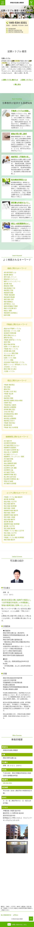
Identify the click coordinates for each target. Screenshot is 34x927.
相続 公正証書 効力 (10, 308)
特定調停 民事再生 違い (12, 479)
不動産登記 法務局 (10, 405)
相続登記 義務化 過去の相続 (13, 400)
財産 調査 (7, 315)
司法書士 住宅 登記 (10, 391)
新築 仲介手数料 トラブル (12, 328)
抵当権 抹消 (8, 425)
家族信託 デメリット (11, 279)
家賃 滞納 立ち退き (10, 369)
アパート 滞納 (8, 360)
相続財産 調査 (8, 293)
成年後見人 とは (9, 304)
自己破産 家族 (8, 459)
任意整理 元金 (8, 470)
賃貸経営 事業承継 (10, 333)
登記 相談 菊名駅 (9, 528)
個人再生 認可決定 (10, 477)
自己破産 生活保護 (10, 483)
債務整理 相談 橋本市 (11, 515)
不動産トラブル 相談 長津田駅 (14, 537)
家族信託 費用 (8, 286)
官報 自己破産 (8, 481)
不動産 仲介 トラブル (11, 349)
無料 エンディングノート (12, 281)
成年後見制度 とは (10, 272)
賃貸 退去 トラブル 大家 (12, 331)
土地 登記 (7, 396)
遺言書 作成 (8, 284)
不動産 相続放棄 (9, 295)
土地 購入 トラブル (10, 367)
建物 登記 (7, 389)
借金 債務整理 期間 (10, 463)
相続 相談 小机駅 (9, 508)
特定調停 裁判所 (9, 465)
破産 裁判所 (8, 461)
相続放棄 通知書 (9, 297)
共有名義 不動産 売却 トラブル (14, 362)
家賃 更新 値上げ (9, 355)
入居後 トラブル (9, 371)
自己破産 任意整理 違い (12, 450)
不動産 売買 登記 (9, 423)
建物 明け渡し (8, 337)
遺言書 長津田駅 (9, 499)
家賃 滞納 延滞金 (9, 344)
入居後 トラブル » (26, 80)
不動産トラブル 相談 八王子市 (14, 531)
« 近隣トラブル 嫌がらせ (9, 80)
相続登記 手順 (8, 290)
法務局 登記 (8, 403)
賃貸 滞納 (7, 342)
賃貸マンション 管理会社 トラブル (15, 364)
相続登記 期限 (8, 398)
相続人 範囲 (8, 310)
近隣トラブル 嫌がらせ (11, 346)
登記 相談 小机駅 (9, 517)
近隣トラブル (5, 58)
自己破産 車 (8, 441)
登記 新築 (7, 387)
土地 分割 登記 (9, 412)
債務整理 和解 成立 (10, 474)
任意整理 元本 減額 (10, 468)
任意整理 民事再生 (10, 443)
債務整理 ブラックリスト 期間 (14, 456)
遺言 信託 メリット (10, 277)
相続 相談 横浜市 (9, 540)
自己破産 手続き (9, 472)
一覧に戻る (17, 84)
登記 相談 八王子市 (10, 533)
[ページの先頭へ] (31, 919)
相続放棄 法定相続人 (11, 313)
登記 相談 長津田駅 (10, 506)
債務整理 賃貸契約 (10, 447)
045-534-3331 (7, 783)
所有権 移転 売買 (9, 351)
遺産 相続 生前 (9, 299)
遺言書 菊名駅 (8, 522)
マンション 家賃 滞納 (11, 353)
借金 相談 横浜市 (9, 535)
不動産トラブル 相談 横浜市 (13, 497)
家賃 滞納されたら (10, 335)
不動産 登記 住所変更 (11, 427)
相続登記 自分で (9, 421)
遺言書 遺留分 (8, 275)
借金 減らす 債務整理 (11, 452)
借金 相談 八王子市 (10, 501)
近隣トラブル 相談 (10, 358)
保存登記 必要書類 (10, 418)
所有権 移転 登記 (9, 409)
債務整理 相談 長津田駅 (12, 524)
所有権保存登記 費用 (11, 414)
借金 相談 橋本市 (9, 519)
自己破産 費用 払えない (12, 445)
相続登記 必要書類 (10, 407)
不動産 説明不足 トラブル (12, 340)
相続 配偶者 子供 (9, 288)
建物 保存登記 (8, 416)
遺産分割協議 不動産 (11, 306)
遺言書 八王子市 (9, 526)
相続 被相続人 (8, 302)
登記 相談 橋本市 (9, 504)
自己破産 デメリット (11, 454)
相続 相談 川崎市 (9, 513)
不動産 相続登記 (9, 385)
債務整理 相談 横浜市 (11, 510)
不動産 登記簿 (8, 394)
